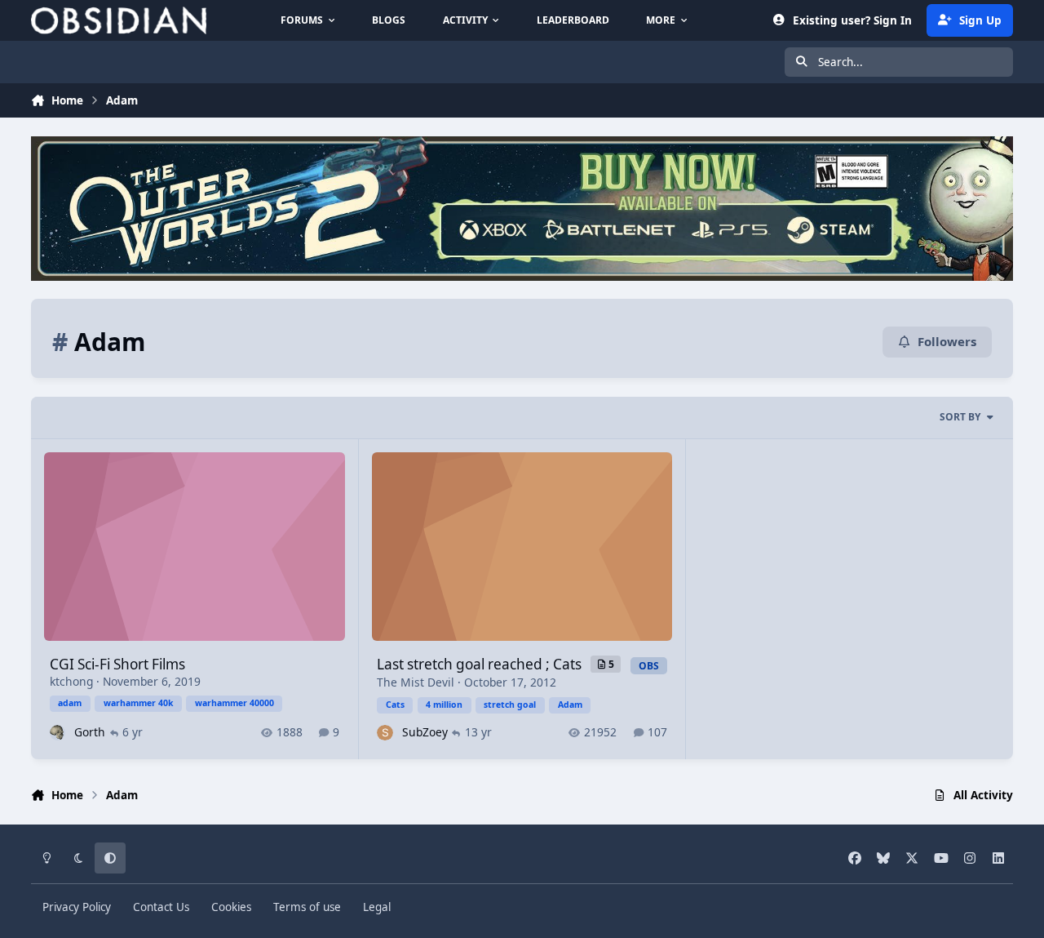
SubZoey (425, 732)
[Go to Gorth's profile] (57, 732)
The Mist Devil (415, 682)
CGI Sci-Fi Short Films (117, 664)
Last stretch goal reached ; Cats (481, 664)
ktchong (71, 681)
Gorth (89, 732)
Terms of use (307, 907)
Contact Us (161, 907)
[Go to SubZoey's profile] (384, 732)
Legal (377, 907)
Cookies (231, 907)
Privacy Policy (76, 907)
